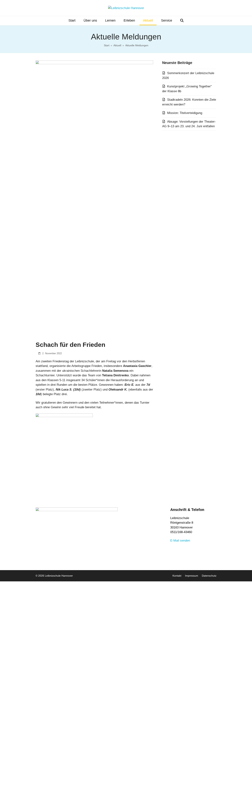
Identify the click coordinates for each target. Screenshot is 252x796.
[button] (182, 20)
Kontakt (176, 575)
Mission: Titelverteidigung (184, 113)
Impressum (191, 575)
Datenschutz (209, 575)
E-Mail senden (180, 540)
